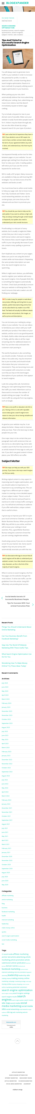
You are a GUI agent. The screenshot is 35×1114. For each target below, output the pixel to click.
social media (15, 1003)
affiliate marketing (7, 895)
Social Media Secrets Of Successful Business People (17, 597)
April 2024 (5, 695)
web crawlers (18, 35)
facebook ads (21, 966)
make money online (8, 928)
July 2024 (5, 683)
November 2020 (7, 860)
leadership (5, 924)
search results (28, 1000)
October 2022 (6, 768)
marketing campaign (8, 981)
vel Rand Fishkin (8, 18)
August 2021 (6, 824)
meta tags (28, 981)
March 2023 (6, 747)
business (4, 908)
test (3, 944)
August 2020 (6, 872)
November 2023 (7, 715)
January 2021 (6, 852)
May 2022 (5, 788)
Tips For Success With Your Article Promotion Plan (18, 604)
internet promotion (20, 972)
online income (25, 984)
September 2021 (7, 820)
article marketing (7, 899)
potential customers (20, 987)
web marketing (17, 1012)
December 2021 (7, 808)
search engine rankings (21, 993)
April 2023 (5, 743)
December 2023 (7, 711)
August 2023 (6, 727)
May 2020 (5, 885)
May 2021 (5, 836)
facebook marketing (8, 912)
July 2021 (5, 828)
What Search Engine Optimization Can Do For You (17, 655)
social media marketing (9, 940)
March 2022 (6, 796)
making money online (20, 978)
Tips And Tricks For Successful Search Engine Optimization (15, 43)
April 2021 (5, 840)
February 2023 (6, 752)
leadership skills (24, 975)
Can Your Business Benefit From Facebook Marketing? (14, 637)
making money (6, 978)
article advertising (18, 957)
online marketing (7, 987)
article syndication (18, 963)
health (4, 916)
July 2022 (5, 780)
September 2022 (7, 772)
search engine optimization (8, 27)
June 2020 (5, 881)
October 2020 (6, 864)
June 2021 (5, 832)
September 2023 (7, 723)
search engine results (9, 997)
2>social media (7, 954)
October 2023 (6, 719)
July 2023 (5, 731)
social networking (12, 1009)
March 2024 (6, 699)
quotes (4, 932)
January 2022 (6, 804)
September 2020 (7, 868)
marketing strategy (20, 981)
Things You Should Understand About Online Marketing (16, 628)
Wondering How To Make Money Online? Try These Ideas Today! (14, 664)
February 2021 (6, 848)
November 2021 (7, 812)
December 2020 (7, 856)
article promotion (17, 960)
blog (3, 903)
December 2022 (7, 760)
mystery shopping (17, 984)
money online (6, 984)
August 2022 (6, 776)
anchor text (6, 957)
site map (6, 1003)
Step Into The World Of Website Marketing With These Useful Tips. (15, 646)
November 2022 (7, 764)
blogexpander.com (11, 1022)
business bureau (8, 30)
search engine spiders (18, 1000)
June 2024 (5, 687)
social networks (23, 1009)
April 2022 (5, 792)
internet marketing (8, 920)
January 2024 (6, 707)
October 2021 (6, 816)
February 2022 (6, 800)
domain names (12, 966)
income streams (24, 969)
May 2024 (5, 691)
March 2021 (6, 844)
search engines (17, 33)
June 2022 (5, 784)
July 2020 (5, 877)
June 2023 (5, 735)
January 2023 (6, 756)
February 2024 (6, 703)
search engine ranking (7, 993)
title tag (9, 1012)
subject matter (7, 35)
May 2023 (5, 739)
